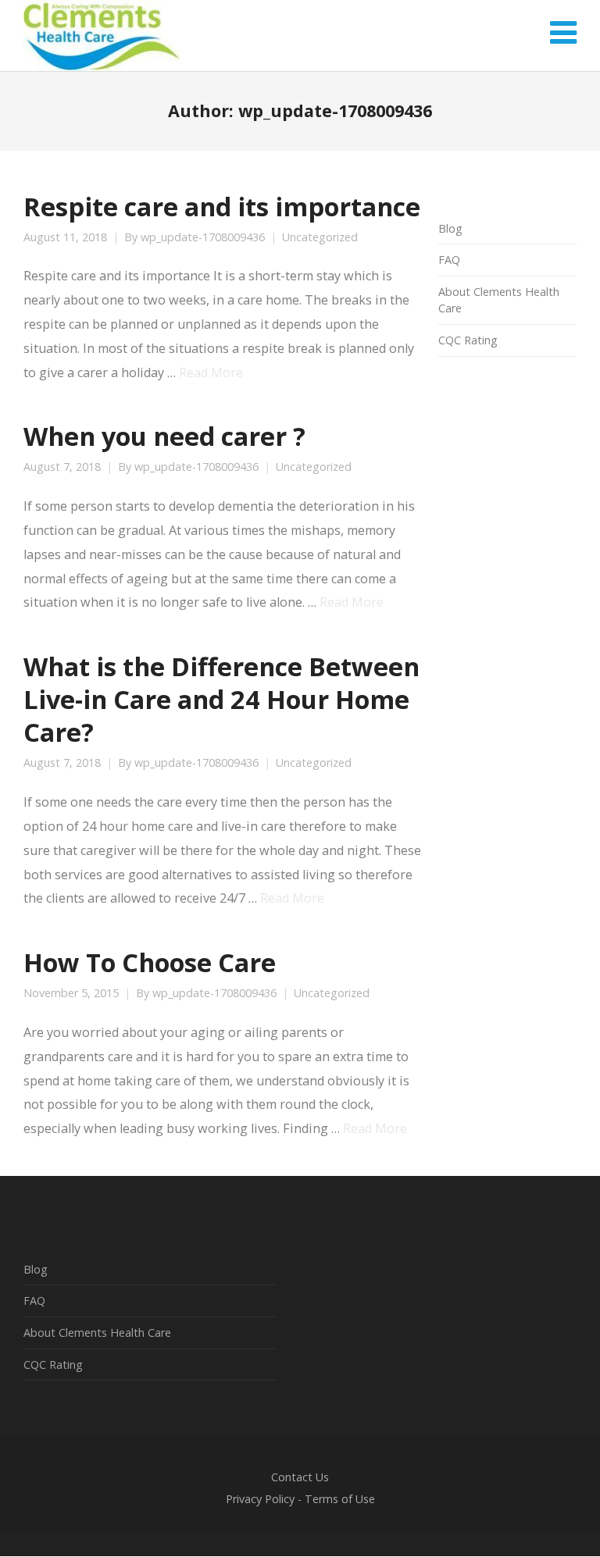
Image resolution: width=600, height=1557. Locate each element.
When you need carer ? (164, 436)
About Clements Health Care (97, 1332)
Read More (211, 372)
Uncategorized (320, 237)
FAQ (449, 259)
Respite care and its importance (221, 206)
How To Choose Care (149, 962)
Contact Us (300, 1477)
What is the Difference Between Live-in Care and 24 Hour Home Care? (221, 699)
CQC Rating (468, 340)
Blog (450, 228)
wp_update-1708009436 (203, 237)
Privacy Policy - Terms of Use (300, 1498)
